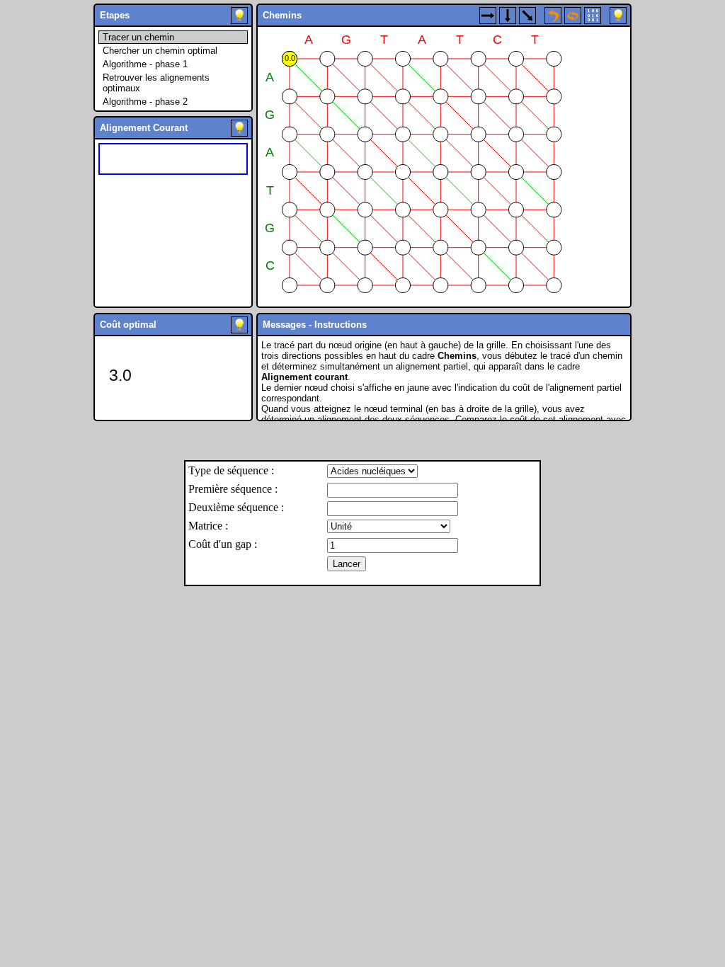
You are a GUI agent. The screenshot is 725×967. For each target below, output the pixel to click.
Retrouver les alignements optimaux (156, 82)
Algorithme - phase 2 (145, 101)
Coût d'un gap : (222, 544)
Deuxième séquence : (236, 507)
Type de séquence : (231, 470)
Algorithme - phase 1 (145, 64)
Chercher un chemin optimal (160, 50)
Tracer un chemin (138, 37)
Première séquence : (233, 489)
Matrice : (208, 526)
